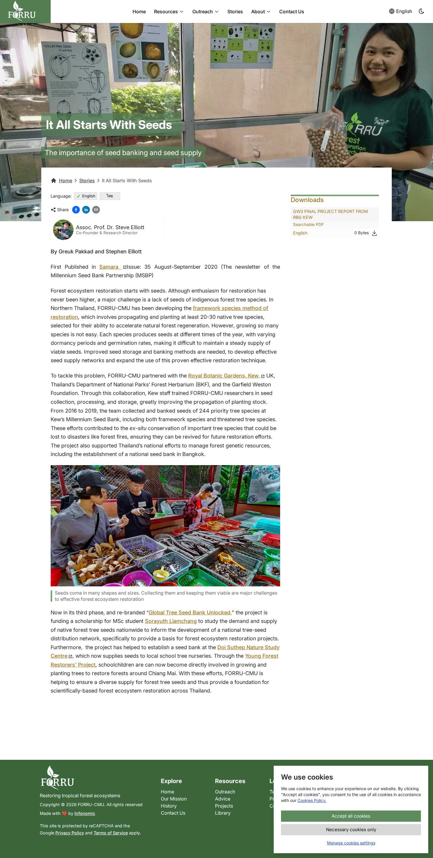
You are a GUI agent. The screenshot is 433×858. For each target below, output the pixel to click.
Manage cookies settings (351, 842)
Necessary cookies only (351, 829)
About (258, 11)
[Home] (95, 778)
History (169, 806)
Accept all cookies (351, 816)
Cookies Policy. (312, 800)
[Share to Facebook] (76, 210)
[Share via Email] (96, 210)
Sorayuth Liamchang (171, 621)
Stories (235, 11)
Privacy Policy (69, 832)
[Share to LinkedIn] (86, 210)
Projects (224, 806)
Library (223, 813)
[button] (422, 11)
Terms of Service (111, 832)
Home (139, 11)
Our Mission (174, 799)
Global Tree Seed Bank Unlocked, (190, 612)
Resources (166, 11)
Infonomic (85, 813)
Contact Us (291, 11)
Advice (222, 799)
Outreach (202, 11)
